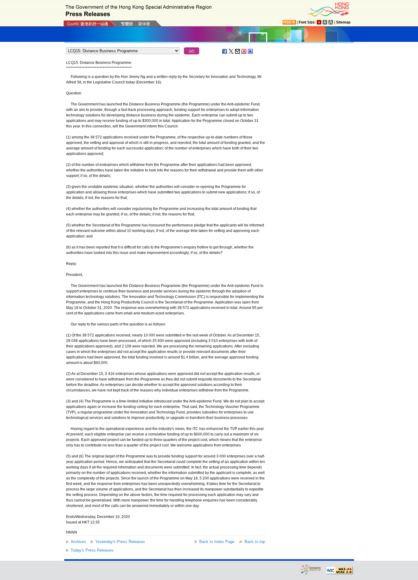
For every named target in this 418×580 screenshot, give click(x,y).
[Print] (250, 51)
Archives (78, 541)
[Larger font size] (325, 22)
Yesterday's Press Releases (120, 541)
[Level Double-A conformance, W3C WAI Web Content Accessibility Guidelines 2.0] (339, 570)
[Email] (238, 51)
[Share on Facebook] (225, 51)
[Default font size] (319, 22)
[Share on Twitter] (231, 51)
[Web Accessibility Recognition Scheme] (311, 569)
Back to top (254, 541)
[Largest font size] (330, 22)
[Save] (244, 51)
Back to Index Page (216, 541)
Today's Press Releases (92, 550)
